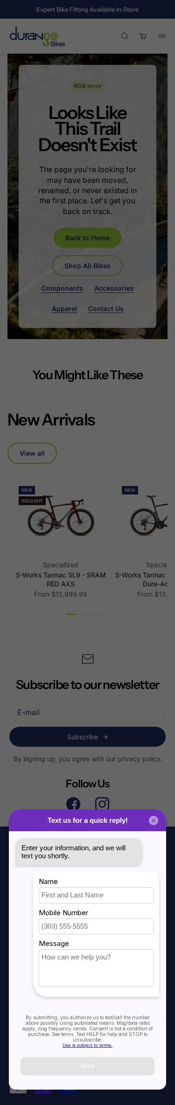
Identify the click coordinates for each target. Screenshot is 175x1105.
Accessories (114, 288)
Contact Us (106, 309)
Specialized (60, 565)
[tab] (50, 419)
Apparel (64, 309)
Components (62, 288)
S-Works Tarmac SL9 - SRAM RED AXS (61, 579)
